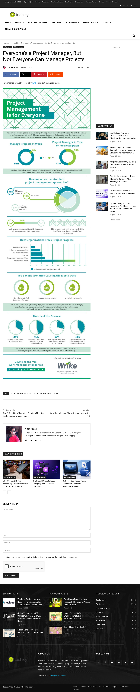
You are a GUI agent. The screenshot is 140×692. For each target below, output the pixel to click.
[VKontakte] (132, 662)
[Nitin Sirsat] (5, 67)
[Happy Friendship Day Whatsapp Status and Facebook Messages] (55, 616)
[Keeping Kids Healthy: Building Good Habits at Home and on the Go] (102, 165)
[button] (133, 35)
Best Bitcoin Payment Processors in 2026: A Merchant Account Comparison (123, 135)
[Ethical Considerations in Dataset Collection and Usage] (9, 633)
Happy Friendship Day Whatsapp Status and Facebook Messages (73, 616)
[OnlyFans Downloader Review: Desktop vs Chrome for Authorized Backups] (77, 469)
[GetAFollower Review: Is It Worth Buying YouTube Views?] (102, 193)
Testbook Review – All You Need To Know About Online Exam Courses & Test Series (30, 602)
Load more (115, 220)
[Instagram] (124, 5)
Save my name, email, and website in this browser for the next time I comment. (41, 557)
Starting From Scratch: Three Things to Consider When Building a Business (122, 179)
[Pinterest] (40, 440)
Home (5, 43)
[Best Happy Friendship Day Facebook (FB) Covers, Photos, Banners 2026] (55, 602)
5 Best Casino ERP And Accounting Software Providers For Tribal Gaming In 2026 (15, 483)
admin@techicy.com (57, 675)
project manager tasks (42, 393)
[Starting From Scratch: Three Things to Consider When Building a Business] (102, 179)
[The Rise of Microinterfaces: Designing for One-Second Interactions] (46, 469)
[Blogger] (98, 662)
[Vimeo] (131, 5)
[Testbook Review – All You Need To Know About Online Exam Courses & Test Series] (9, 602)
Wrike (35, 83)
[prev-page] (4, 492)
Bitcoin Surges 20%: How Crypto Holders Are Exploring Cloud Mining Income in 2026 (122, 150)
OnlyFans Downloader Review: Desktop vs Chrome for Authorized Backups (75, 483)
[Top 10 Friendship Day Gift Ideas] (55, 630)
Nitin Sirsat (13, 67)
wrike (56, 393)
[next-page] (9, 492)
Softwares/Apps (18, 47)
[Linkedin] (35, 440)
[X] (127, 5)
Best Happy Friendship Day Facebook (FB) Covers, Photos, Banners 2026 (77, 602)
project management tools (21, 393)
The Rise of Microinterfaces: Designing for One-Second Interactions (44, 483)
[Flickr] (112, 662)
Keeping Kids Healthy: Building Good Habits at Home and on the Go (123, 164)
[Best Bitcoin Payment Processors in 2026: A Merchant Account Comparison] (102, 136)
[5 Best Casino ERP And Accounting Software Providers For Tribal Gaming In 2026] (16, 469)
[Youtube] (135, 5)
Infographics (14, 43)
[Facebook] (120, 5)
